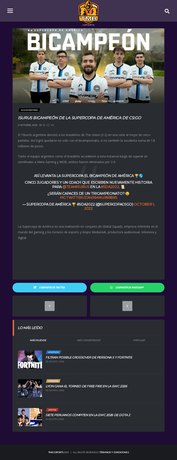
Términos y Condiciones (114, 452)
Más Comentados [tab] (88, 340)
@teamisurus (76, 187)
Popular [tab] (139, 340)
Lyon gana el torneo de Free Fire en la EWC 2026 (86, 386)
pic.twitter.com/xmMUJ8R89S (88, 198)
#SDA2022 (110, 187)
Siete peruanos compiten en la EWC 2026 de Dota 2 (88, 415)
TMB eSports (55, 452)
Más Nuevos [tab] (38, 340)
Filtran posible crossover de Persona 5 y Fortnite (89, 357)
